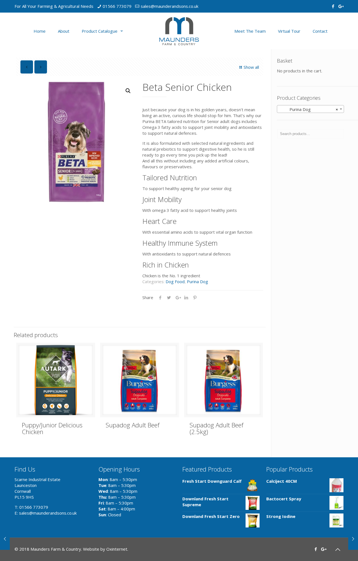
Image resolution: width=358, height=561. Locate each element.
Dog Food (175, 281)
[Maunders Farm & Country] (179, 31)
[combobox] (310, 109)
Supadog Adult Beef (132, 425)
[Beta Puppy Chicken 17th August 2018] (5, 538)
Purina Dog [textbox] (308, 109)
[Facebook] (333, 6)
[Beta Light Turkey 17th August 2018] (353, 538)
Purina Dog (197, 281)
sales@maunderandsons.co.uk (169, 6)
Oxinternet (116, 549)
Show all (251, 67)
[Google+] (340, 6)
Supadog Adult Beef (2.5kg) (216, 428)
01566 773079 (117, 6)
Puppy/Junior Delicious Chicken (52, 428)
